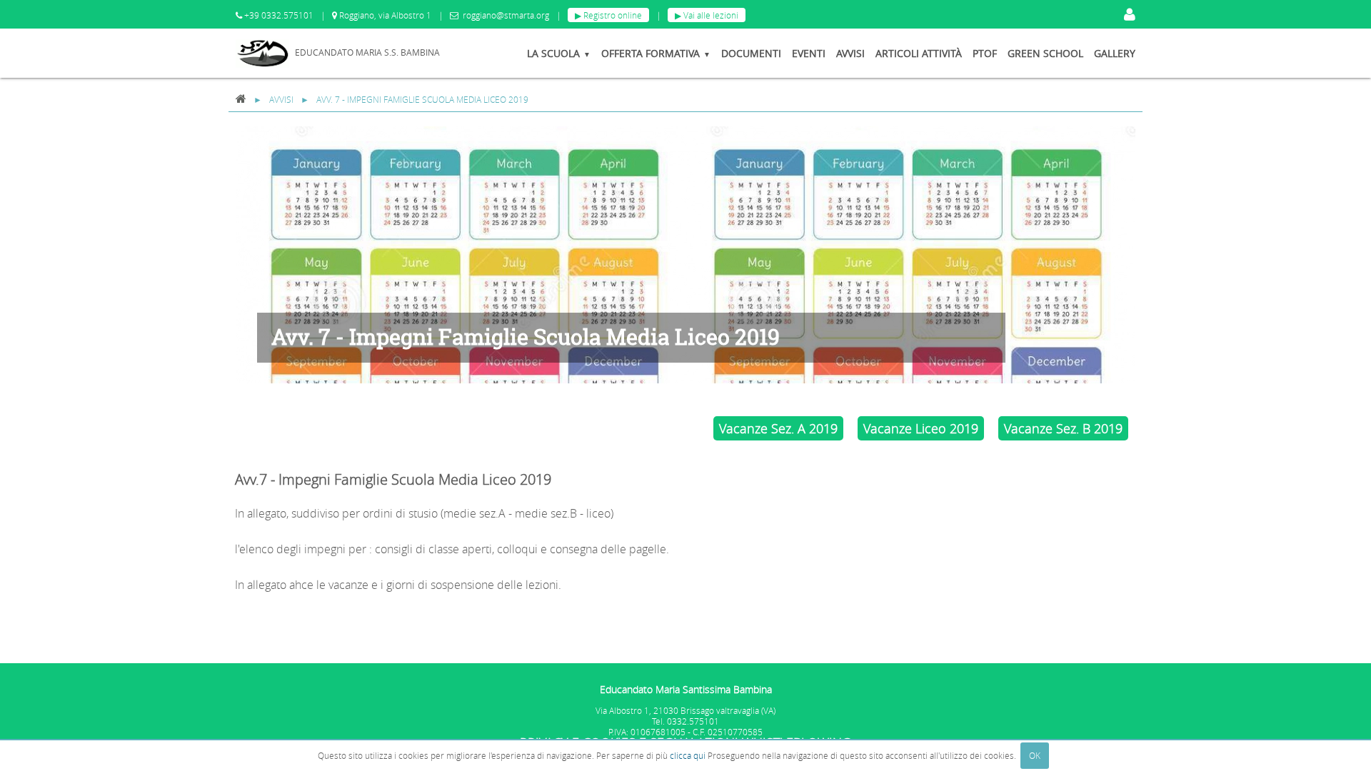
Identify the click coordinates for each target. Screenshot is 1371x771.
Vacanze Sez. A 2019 (778, 428)
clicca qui (687, 755)
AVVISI (281, 100)
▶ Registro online (608, 15)
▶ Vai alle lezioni (706, 15)
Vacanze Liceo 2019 (920, 428)
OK (1034, 755)
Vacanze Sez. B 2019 (1063, 428)
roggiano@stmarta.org (506, 15)
